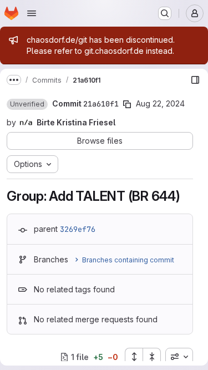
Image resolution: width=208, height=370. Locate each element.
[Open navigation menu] (31, 13)
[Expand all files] (134, 357)
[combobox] (179, 357)
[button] (27, 104)
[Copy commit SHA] (127, 104)
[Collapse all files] (152, 357)
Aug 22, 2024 (160, 103)
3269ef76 (77, 229)
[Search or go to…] (164, 13)
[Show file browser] (195, 80)
